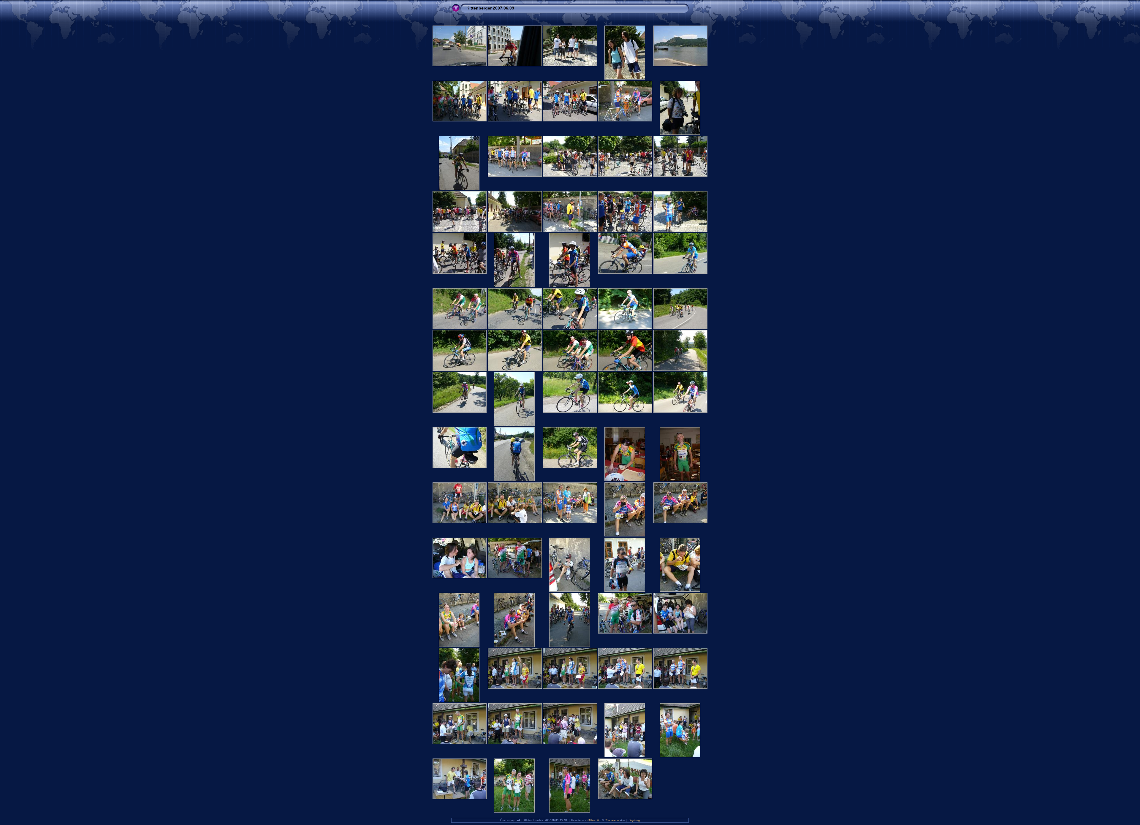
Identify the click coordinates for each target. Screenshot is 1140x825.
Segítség (634, 820)
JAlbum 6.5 (594, 820)
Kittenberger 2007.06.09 (490, 8)
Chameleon (612, 820)
